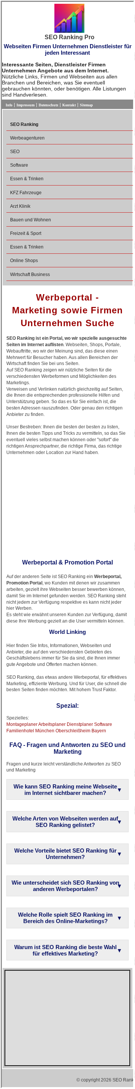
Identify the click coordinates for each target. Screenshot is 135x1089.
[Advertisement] (67, 504)
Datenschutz (48, 105)
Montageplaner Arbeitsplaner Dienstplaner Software (59, 724)
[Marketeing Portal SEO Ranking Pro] (69, 19)
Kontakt (69, 105)
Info (9, 105)
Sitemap (86, 105)
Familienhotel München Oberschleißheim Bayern (56, 730)
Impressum (25, 105)
